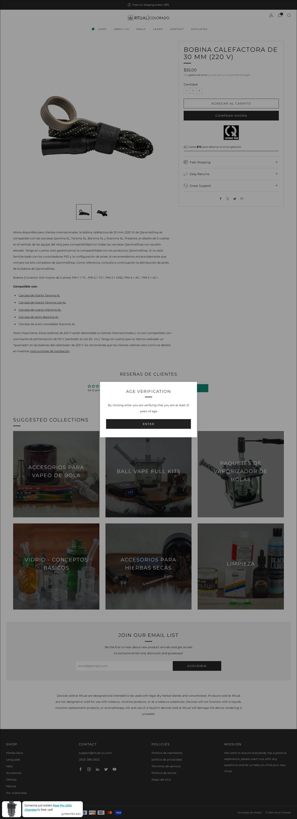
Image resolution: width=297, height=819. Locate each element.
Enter (148, 424)
